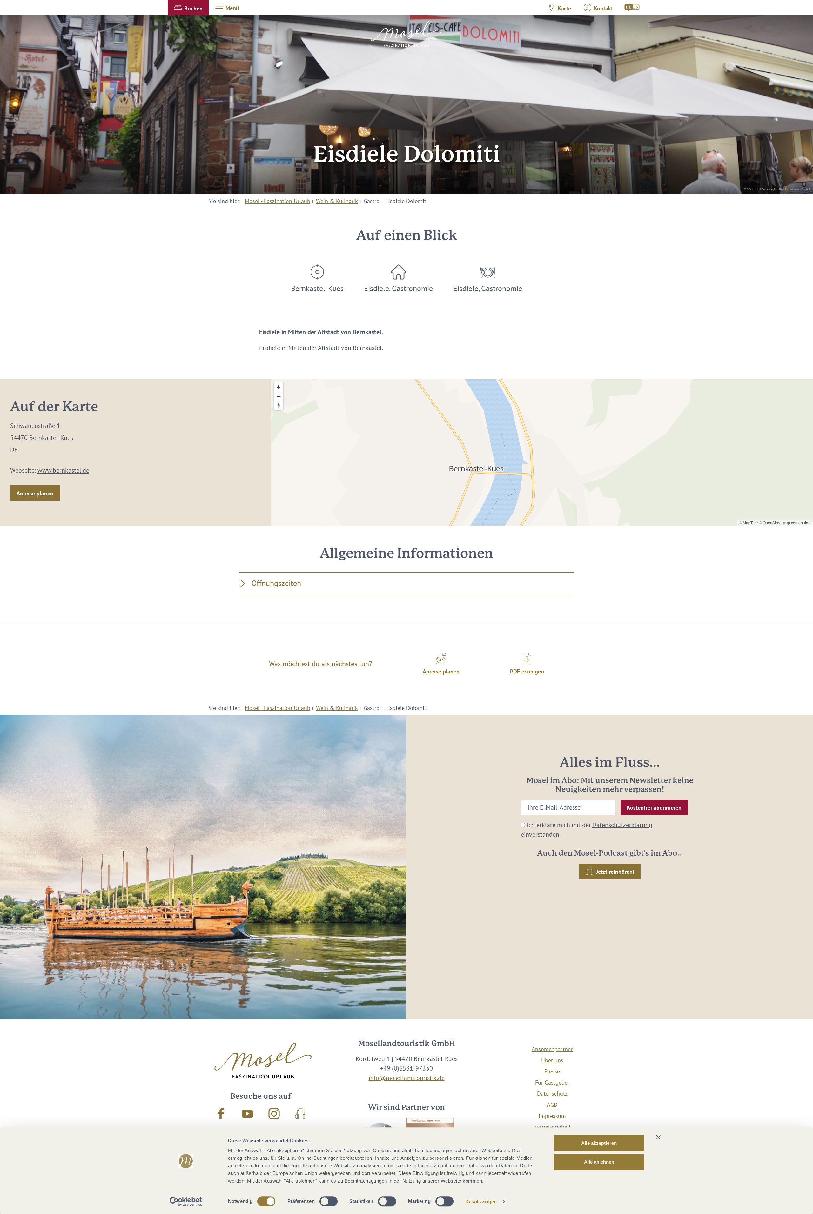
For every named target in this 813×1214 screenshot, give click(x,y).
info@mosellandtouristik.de (407, 1078)
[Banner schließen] (658, 1137)
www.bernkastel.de (63, 470)
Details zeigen (481, 1201)
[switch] (328, 1201)
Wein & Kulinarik (337, 201)
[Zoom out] (278, 396)
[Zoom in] (278, 387)
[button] (188, 7)
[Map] (542, 452)
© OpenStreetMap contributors (785, 522)
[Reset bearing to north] (278, 405)
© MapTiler (748, 522)
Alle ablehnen (599, 1161)
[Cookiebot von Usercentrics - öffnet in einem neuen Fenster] (186, 1201)
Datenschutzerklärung (622, 825)
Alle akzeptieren (599, 1143)
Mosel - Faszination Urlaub (277, 201)
